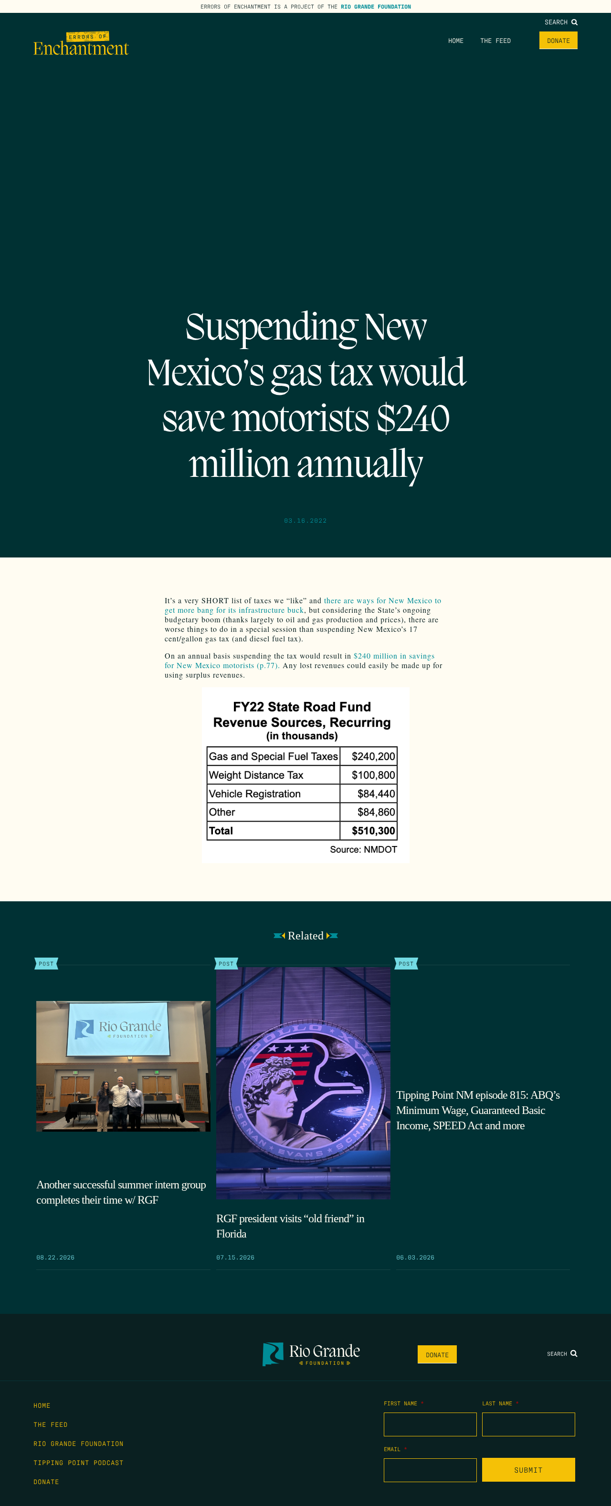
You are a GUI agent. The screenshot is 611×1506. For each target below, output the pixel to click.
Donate (558, 40)
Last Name (500, 1403)
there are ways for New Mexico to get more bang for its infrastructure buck (303, 605)
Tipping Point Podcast (78, 1462)
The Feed (495, 40)
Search (558, 21)
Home (456, 40)
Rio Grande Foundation (376, 6)
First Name (404, 1403)
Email (395, 1449)
